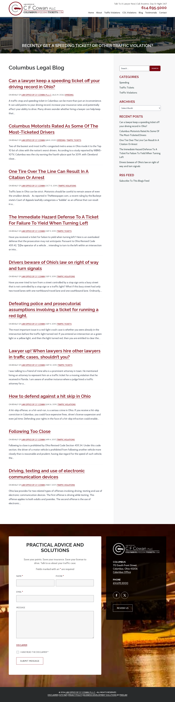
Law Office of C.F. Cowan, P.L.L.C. (36, 95)
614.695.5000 (154, 7)
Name (19, 576)
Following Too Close (30, 431)
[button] (171, 685)
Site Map (63, 695)
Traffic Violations (112, 12)
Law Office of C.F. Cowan (33, 140)
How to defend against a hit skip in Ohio (50, 396)
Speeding (69, 95)
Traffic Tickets (73, 140)
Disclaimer (21, 645)
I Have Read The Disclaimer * (34, 652)
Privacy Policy (75, 695)
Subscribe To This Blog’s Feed (134, 180)
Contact (163, 12)
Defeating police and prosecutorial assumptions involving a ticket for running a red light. (53, 309)
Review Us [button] (123, 608)
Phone (60, 576)
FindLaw (123, 695)
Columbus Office (122, 572)
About (99, 12)
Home (91, 12)
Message (20, 607)
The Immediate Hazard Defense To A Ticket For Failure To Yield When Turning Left (139, 153)
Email (19, 592)
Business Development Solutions (100, 695)
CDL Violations (129, 12)
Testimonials (151, 12)
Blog (141, 12)
